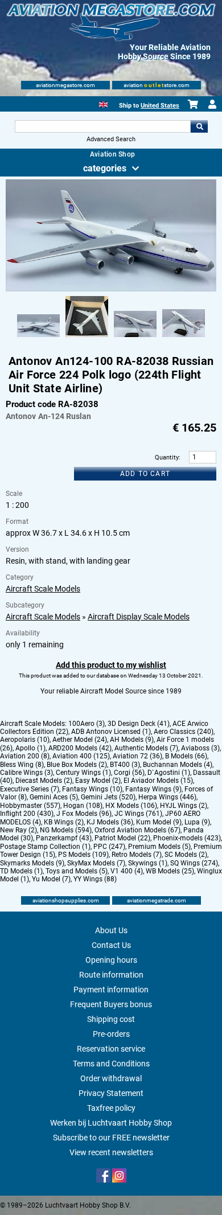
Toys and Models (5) (77, 871)
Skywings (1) (147, 863)
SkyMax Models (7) (96, 863)
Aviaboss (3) (200, 748)
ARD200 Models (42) (80, 748)
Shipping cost (111, 1019)
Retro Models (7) (137, 855)
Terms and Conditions (111, 1063)
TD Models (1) (21, 871)
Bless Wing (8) (22, 765)
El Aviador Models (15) (158, 781)
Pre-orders (111, 1034)
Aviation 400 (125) (81, 756)
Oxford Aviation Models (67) (137, 830)
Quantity (167, 457)
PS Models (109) (83, 855)
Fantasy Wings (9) (153, 789)
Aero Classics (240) (183, 732)
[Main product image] (111, 289)
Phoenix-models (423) (187, 838)
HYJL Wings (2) (183, 806)
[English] (103, 103)
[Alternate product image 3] (135, 338)
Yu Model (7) (51, 879)
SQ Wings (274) (194, 863)
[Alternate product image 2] (87, 338)
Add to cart (145, 474)
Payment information (111, 989)
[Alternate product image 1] (38, 338)
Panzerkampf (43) (64, 838)
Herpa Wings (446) (167, 797)
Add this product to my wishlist (111, 665)
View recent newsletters (111, 1152)
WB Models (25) (170, 871)
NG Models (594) (66, 830)
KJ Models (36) (110, 822)
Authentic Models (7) (146, 748)
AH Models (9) (132, 740)
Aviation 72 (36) (137, 756)
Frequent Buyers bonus (111, 1004)
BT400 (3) (125, 765)
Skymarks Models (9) (32, 863)
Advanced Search (111, 139)
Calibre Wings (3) (26, 773)
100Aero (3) (86, 724)
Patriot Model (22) (122, 838)
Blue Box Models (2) (77, 765)
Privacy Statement (111, 1093)
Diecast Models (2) (43, 781)
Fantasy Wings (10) (92, 789)
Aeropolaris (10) (25, 740)
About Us (111, 930)
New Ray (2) (18, 830)
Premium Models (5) (159, 847)
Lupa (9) (197, 822)
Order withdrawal (111, 1078)
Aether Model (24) (79, 740)
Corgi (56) (129, 773)
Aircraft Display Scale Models (139, 616)
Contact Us (111, 945)
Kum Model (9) (159, 822)
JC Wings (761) (138, 814)
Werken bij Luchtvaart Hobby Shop (111, 1122)
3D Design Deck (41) (139, 724)
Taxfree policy (111, 1108)
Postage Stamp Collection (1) (45, 847)
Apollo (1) (30, 748)
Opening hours (111, 959)
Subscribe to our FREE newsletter (111, 1137)
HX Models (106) (131, 806)
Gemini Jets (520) (108, 797)
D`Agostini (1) (168, 773)
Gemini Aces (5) (54, 797)
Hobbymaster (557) (30, 806)
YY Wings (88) (95, 879)
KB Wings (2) (64, 822)
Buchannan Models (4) (177, 765)
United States (160, 105)
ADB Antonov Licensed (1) (111, 732)
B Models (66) (186, 756)
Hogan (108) (82, 806)
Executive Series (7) (29, 789)
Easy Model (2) (98, 781)
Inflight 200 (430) (27, 814)
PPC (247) (109, 847)
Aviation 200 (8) (25, 756)
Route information (111, 974)
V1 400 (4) (126, 871)
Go (199, 126)
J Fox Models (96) (84, 814)
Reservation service (111, 1048)
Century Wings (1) (83, 773)
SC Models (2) (186, 855)
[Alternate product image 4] (183, 338)
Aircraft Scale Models (43, 588)
